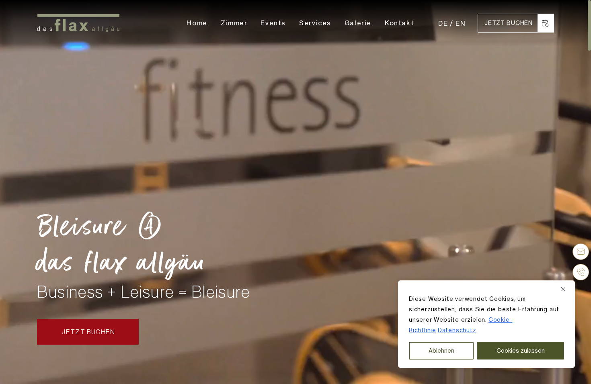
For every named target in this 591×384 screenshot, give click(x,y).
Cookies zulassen (521, 350)
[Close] (566, 289)
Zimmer (234, 23)
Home (197, 23)
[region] (486, 324)
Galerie (358, 23)
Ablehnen (441, 350)
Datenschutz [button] (457, 330)
